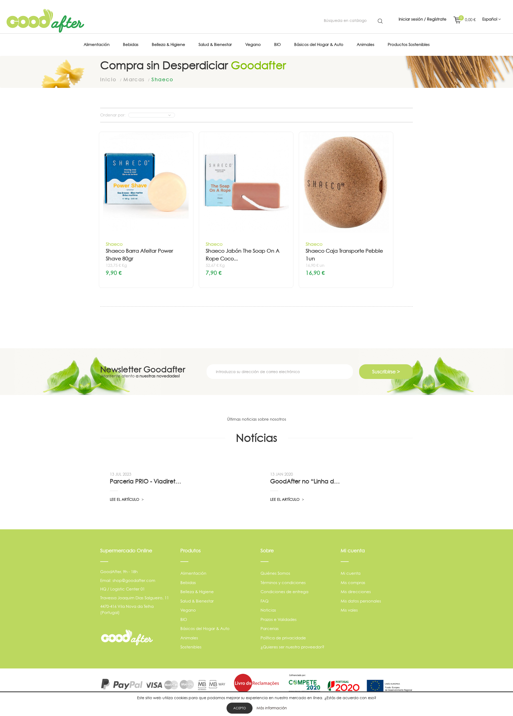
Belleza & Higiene (197, 591)
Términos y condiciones (283, 582)
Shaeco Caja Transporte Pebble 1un (344, 255)
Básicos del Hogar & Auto (205, 628)
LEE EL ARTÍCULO (125, 499)
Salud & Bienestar (197, 601)
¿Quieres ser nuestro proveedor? (292, 647)
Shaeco (114, 244)
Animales (189, 637)
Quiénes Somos (275, 573)
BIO (183, 619)
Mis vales (349, 610)
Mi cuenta (350, 573)
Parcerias (270, 628)
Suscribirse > (386, 371)
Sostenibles (190, 647)
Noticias (268, 610)
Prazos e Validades (279, 619)
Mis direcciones (356, 591)
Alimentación (193, 573)
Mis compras (353, 582)
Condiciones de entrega (284, 591)
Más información (271, 708)
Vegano (188, 610)
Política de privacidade (283, 637)
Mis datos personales (361, 601)
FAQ (265, 601)
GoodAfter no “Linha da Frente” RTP (306, 481)
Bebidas (188, 582)
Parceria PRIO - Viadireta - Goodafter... (146, 481)
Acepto (239, 708)
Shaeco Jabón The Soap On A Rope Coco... (242, 255)
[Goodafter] (45, 20)
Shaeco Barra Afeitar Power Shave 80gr (139, 255)
